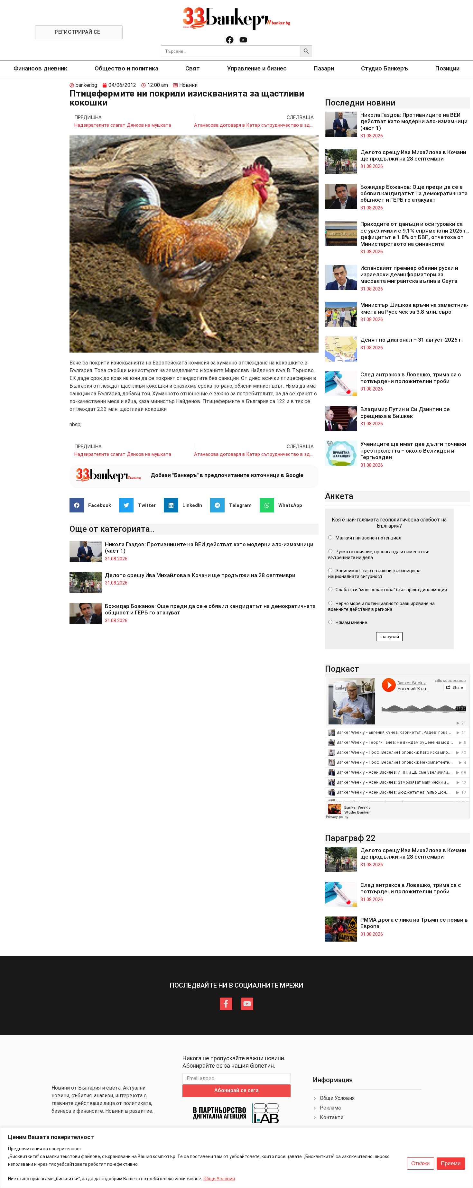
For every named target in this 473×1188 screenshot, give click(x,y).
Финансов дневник (40, 68)
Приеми (451, 1163)
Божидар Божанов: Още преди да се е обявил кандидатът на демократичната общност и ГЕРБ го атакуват (414, 193)
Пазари (324, 68)
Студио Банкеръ (384, 68)
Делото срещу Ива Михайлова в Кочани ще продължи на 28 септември (200, 575)
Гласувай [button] (389, 636)
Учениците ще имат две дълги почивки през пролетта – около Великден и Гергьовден (413, 450)
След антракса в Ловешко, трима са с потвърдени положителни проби (410, 377)
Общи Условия (219, 1178)
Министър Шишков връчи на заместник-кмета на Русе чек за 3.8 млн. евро (414, 308)
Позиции (447, 68)
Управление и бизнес (257, 68)
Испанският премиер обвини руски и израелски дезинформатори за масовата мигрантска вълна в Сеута (409, 274)
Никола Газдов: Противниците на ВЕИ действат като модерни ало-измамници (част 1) (414, 121)
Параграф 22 (350, 838)
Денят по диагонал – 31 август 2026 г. (411, 339)
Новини (188, 85)
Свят (192, 68)
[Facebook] (229, 40)
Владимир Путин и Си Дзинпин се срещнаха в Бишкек (405, 412)
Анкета (339, 496)
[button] (93, 505)
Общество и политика (126, 68)
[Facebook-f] (226, 1004)
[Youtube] (243, 40)
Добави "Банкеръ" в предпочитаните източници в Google (227, 475)
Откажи (420, 1163)
